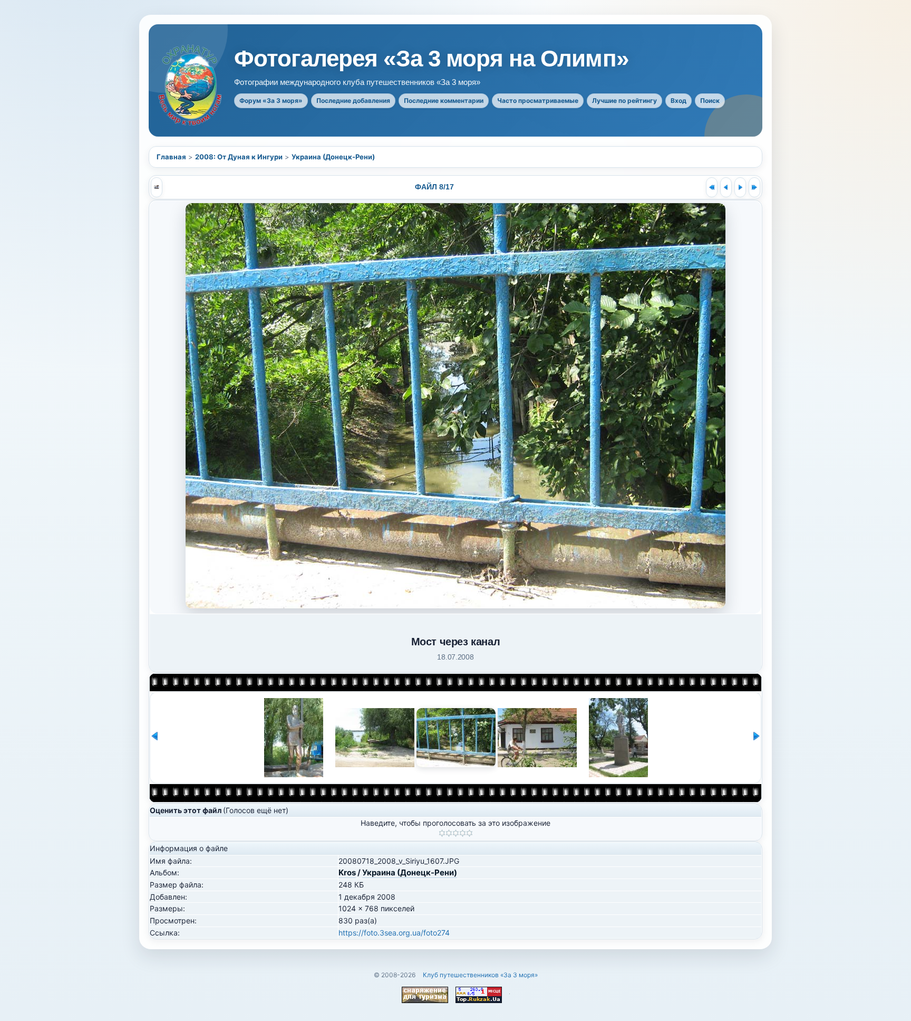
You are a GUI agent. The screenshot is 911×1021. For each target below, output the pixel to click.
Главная (171, 156)
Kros (347, 872)
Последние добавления (353, 100)
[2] (448, 833)
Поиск (710, 100)
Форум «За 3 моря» (271, 100)
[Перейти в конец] (754, 187)
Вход (678, 100)
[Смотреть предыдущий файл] (726, 187)
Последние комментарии (443, 100)
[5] (469, 833)
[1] (442, 833)
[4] (462, 833)
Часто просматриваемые (537, 100)
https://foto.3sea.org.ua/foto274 (394, 932)
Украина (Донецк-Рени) (333, 156)
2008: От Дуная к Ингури (239, 156)
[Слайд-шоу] (156, 187)
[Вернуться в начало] (712, 187)
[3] (455, 833)
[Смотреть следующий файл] (740, 187)
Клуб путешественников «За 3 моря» (480, 975)
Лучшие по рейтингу (624, 100)
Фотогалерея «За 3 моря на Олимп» (431, 58)
